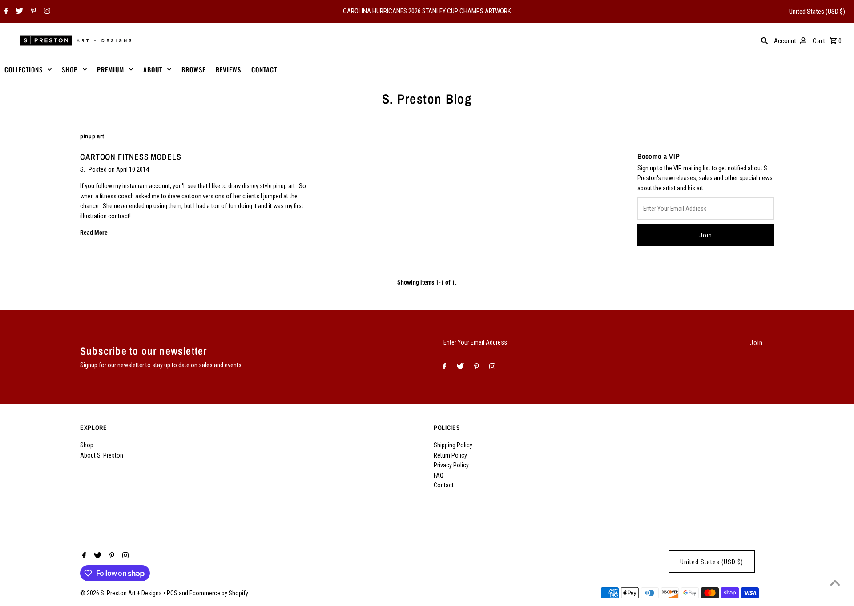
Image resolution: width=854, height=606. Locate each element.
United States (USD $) (817, 12)
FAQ (438, 475)
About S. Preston (101, 455)
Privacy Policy (451, 465)
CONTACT (264, 69)
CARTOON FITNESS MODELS (130, 156)
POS (172, 593)
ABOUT (152, 69)
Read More (94, 232)
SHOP (70, 69)
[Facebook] (5, 11)
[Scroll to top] (835, 583)
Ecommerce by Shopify (218, 593)
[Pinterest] (32, 11)
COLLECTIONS (23, 69)
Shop (86, 445)
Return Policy (450, 455)
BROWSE (193, 69)
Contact (444, 485)
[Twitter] (18, 11)
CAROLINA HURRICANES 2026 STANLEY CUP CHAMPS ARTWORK (427, 11)
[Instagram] (46, 11)
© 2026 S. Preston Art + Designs (121, 593)
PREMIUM (110, 69)
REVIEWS (228, 69)
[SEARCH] (764, 40)
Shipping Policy (453, 445)
